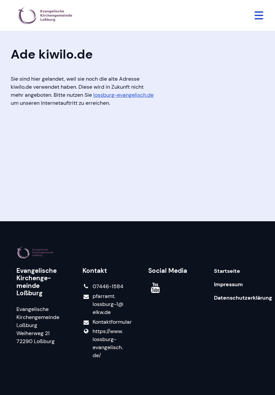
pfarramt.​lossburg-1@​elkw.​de (108, 304)
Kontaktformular (110, 321)
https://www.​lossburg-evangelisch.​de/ (108, 343)
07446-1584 (108, 286)
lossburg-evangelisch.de (123, 94)
